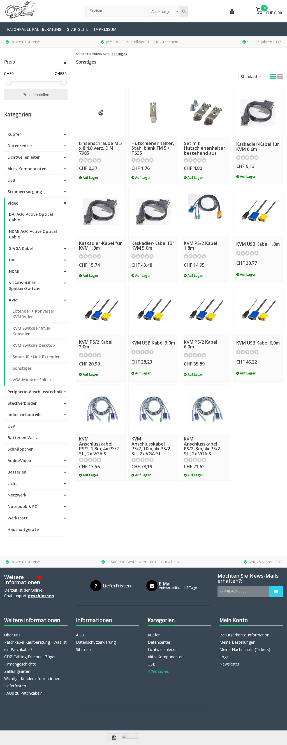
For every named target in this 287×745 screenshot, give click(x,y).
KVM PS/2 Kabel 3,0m (95, 344)
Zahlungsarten (17, 671)
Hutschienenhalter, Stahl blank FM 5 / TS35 (152, 148)
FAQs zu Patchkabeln (23, 693)
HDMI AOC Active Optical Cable (33, 234)
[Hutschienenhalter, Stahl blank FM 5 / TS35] (153, 112)
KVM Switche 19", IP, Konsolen (32, 330)
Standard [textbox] (249, 76)
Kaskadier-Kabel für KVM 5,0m (152, 245)
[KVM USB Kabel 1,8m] (258, 211)
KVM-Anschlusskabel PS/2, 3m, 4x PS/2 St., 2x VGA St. (202, 446)
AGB (80, 635)
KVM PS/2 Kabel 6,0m (200, 344)
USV (11, 426)
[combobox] (164, 11)
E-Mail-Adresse (233, 591)
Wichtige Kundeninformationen (32, 678)
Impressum (105, 29)
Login (224, 656)
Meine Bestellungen (237, 642)
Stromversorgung (25, 191)
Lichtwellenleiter (24, 157)
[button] (269, 11)
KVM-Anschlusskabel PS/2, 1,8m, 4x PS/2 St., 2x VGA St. (99, 446)
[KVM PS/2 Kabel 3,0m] (100, 310)
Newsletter (229, 664)
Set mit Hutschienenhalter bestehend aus (204, 148)
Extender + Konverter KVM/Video (33, 313)
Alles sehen (158, 671)
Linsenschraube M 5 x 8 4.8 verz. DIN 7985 (100, 148)
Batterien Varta (23, 437)
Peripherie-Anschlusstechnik (35, 391)
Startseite (77, 29)
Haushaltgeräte (23, 529)
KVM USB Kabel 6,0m (258, 343)
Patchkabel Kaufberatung (34, 29)
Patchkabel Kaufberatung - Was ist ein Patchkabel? (35, 645)
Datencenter (20, 145)
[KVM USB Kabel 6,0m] (258, 310)
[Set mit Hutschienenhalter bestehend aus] (205, 112)
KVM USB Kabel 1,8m (258, 244)
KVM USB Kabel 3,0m (153, 343)
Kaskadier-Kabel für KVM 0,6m (257, 146)
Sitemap (83, 649)
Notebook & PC (22, 506)
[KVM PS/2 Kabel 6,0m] (205, 310)
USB (11, 180)
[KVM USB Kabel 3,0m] (153, 310)
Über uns (12, 635)
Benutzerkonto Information (244, 635)
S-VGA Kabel (21, 248)
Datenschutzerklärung (96, 642)
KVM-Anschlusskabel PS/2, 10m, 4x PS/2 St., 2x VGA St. (150, 446)
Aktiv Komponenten (27, 168)
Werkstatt (18, 518)
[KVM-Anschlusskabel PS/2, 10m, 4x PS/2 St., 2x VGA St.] (153, 409)
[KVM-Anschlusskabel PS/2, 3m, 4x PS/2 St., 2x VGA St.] (205, 409)
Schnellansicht (101, 128)
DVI (12, 260)
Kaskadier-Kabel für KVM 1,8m (100, 245)
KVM (13, 300)
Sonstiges (22, 368)
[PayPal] (130, 736)
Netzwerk (17, 495)
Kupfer (14, 134)
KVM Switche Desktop (34, 345)
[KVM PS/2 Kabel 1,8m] (205, 211)
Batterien (17, 472)
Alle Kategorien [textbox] (164, 11)
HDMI (14, 271)
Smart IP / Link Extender (36, 356)
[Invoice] (114, 738)
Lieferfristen (15, 685)
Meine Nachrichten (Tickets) (244, 649)
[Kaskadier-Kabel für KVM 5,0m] (153, 211)
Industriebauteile (24, 414)
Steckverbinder (22, 403)
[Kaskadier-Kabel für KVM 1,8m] (100, 211)
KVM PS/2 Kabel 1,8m (200, 245)
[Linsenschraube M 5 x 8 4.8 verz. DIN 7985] (100, 112)
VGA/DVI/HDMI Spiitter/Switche (24, 285)
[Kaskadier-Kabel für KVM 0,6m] (258, 112)
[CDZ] (39, 11)
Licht (12, 483)
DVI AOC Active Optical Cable (31, 217)
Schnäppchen (21, 449)
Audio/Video (19, 460)
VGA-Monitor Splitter (33, 379)
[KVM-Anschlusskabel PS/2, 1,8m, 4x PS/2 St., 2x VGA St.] (100, 409)
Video (13, 203)
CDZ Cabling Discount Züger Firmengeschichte (30, 660)
